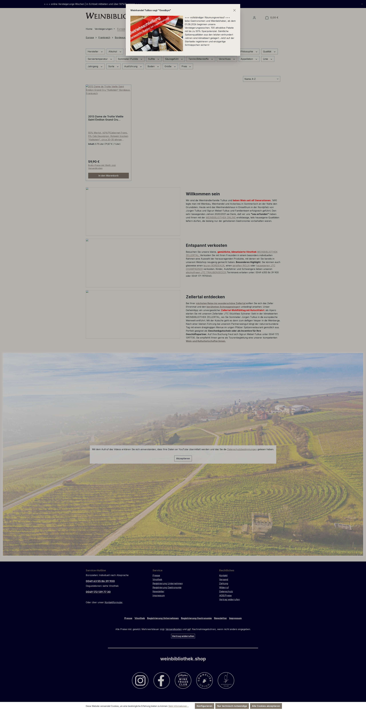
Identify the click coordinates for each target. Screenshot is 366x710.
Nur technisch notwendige (232, 706)
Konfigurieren (204, 706)
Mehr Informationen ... (179, 706)
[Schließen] (234, 10)
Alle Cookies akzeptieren (266, 706)
